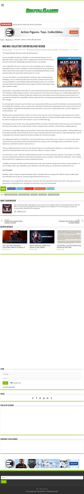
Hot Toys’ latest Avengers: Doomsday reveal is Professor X (13, 246)
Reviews (56, 49)
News (48, 49)
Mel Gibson (43, 194)
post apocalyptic (54, 194)
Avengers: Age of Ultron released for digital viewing (69, 221)
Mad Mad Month (24, 194)
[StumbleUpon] (47, 398)
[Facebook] (36, 398)
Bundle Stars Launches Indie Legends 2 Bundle (13, 221)
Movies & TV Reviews (41, 49)
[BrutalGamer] (42, 10)
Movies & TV (9, 39)
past (52, 49)
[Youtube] (43, 398)
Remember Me (16, 383)
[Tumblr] (51, 398)
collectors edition (11, 194)
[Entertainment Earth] (42, 32)
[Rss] (32, 398)
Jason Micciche (8, 49)
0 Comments (65, 49)
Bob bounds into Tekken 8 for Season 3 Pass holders (27, 24)
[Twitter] (40, 398)
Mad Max (34, 194)
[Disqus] (42, 285)
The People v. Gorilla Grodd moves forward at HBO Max (69, 246)
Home (2, 39)
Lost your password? (9, 387)
